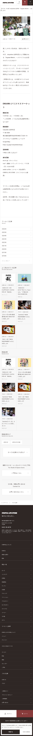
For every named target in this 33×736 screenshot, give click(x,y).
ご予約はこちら (16, 473)
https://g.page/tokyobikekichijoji (13, 145)
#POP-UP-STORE (16, 442)
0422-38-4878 (6, 527)
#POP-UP (6, 442)
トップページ (4, 502)
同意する (11, 731)
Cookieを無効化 (26, 731)
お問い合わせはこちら (16, 492)
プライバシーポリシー (9, 727)
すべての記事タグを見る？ (16, 452)
